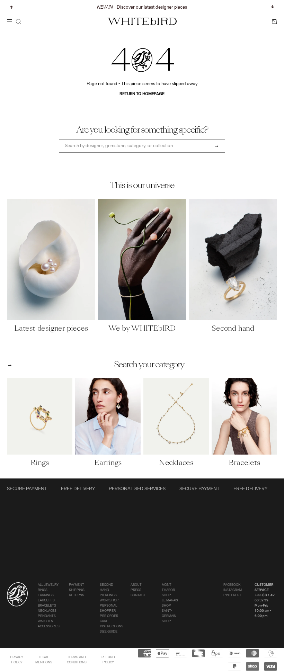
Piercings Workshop (109, 597)
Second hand (106, 587)
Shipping (77, 590)
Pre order (109, 616)
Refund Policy (108, 659)
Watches (45, 621)
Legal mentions (43, 659)
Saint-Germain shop (169, 616)
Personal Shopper (108, 608)
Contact (138, 595)
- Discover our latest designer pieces (142, 7)
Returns (76, 595)
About (136, 585)
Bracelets (47, 606)
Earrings (46, 595)
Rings (42, 590)
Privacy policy (16, 659)
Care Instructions (111, 623)
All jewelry (48, 585)
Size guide (108, 632)
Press (136, 590)
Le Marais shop (170, 603)
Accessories (49, 626)
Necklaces (47, 611)
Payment (76, 585)
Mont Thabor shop (168, 590)
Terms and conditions (77, 659)
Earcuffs (46, 600)
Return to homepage (142, 94)
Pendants (47, 616)
